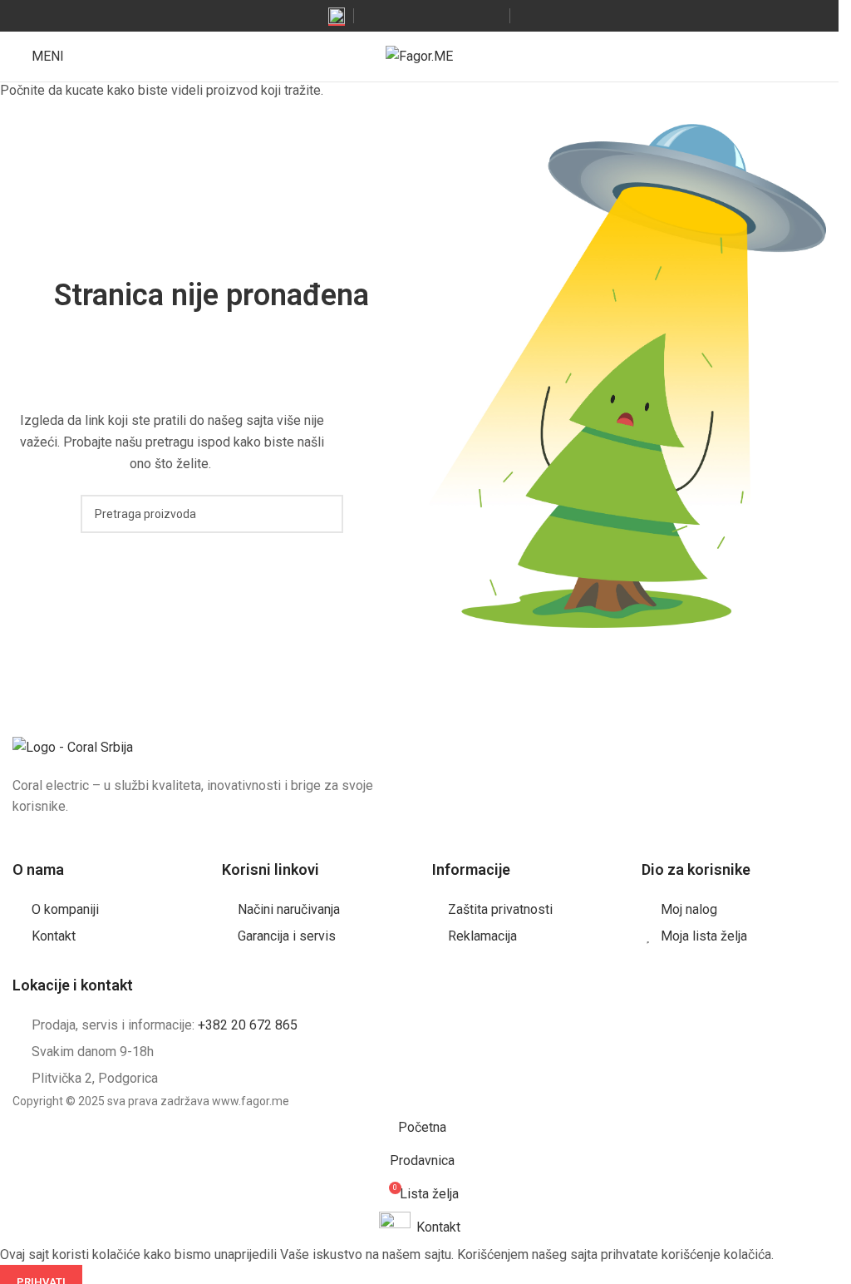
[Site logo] (419, 55)
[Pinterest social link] (452, 15)
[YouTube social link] (431, 15)
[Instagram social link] (411, 15)
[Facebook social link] (389, 15)
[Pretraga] (789, 56)
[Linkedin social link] (473, 15)
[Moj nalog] (819, 56)
